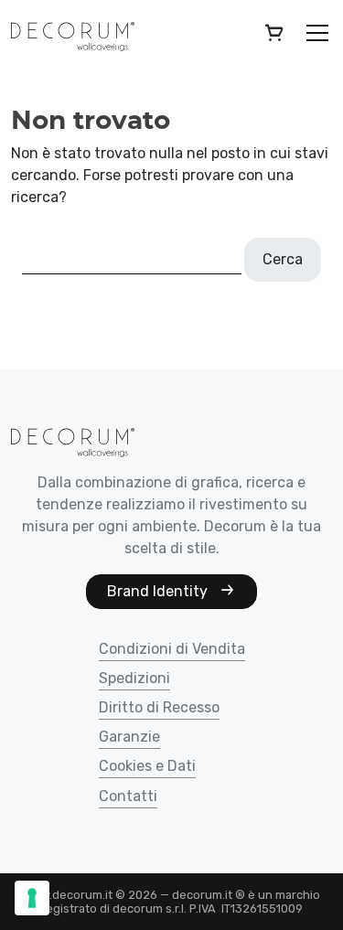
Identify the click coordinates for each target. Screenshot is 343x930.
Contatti (128, 797)
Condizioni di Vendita (172, 649)
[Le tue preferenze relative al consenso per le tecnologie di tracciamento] (32, 898)
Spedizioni (134, 679)
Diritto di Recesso (159, 708)
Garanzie (129, 737)
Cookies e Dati (147, 767)
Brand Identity (159, 591)
